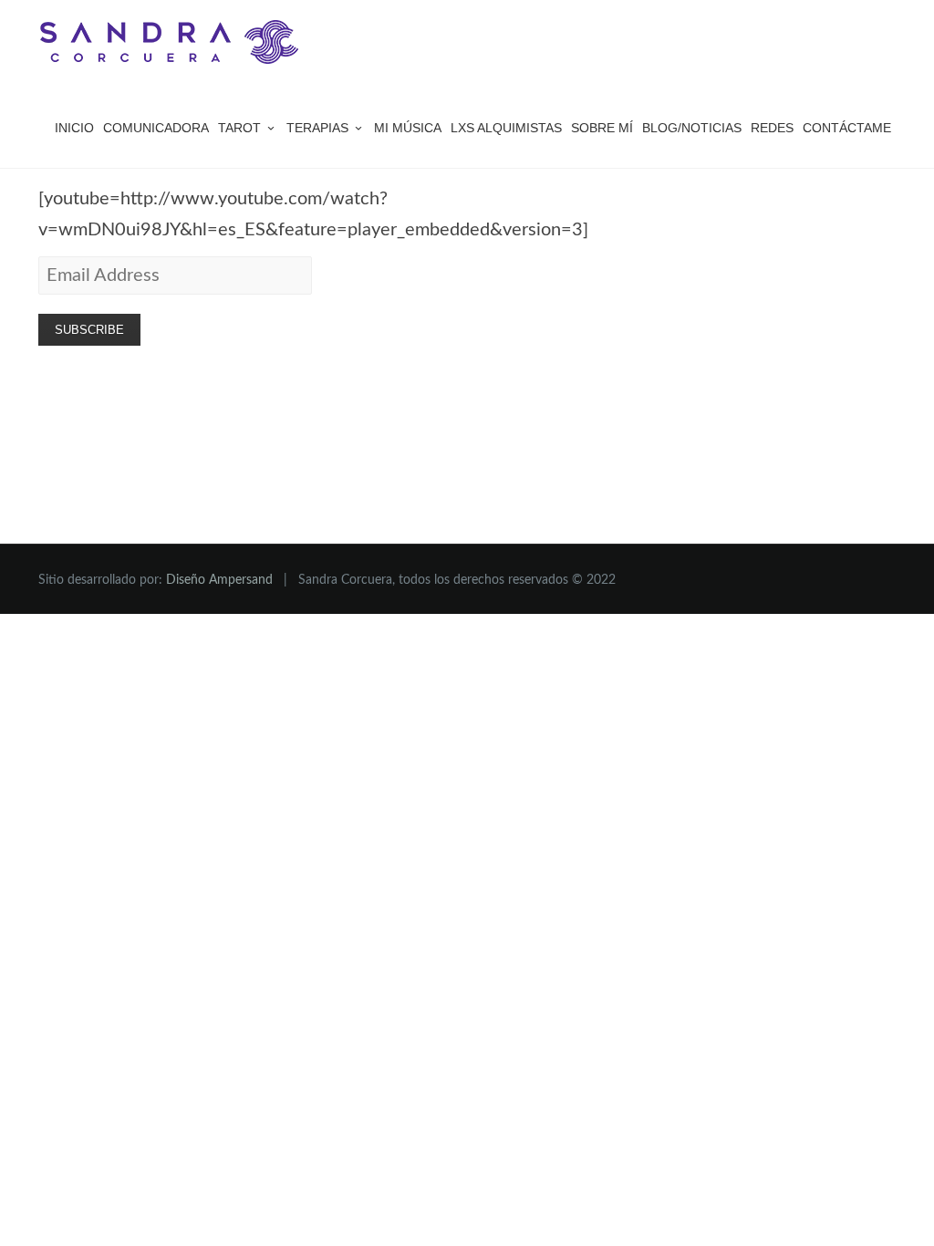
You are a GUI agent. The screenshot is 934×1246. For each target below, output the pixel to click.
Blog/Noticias (692, 127)
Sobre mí (602, 127)
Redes (772, 127)
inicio (74, 127)
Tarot (239, 127)
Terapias (317, 127)
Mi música (407, 127)
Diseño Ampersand (219, 580)
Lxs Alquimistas (506, 127)
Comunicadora (156, 127)
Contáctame (847, 127)
